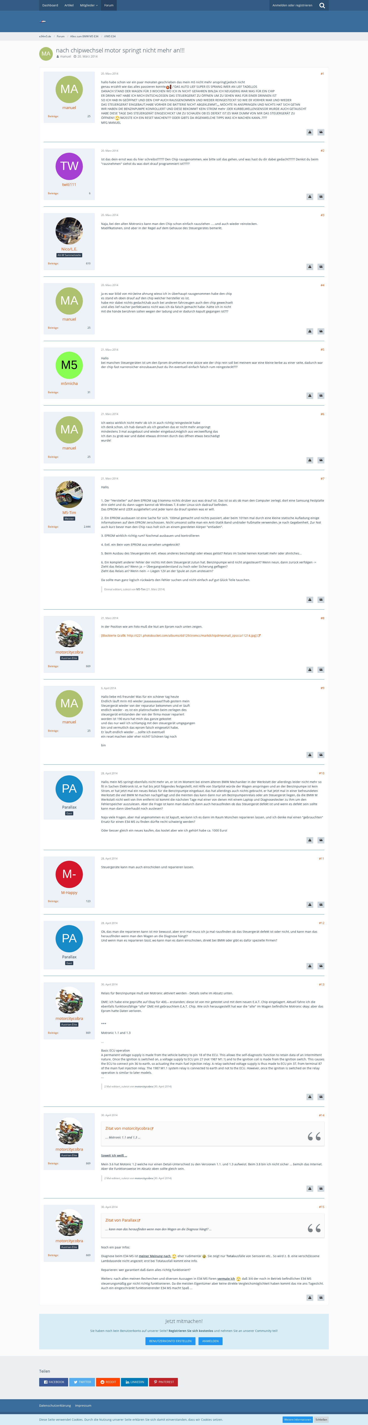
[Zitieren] (321, 132)
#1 (322, 74)
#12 (321, 923)
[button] (53, 1382)
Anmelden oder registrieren (292, 5)
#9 (322, 688)
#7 (322, 478)
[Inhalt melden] (309, 132)
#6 (322, 414)
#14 (321, 1115)
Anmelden (210, 1341)
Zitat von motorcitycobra (127, 1128)
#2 (322, 150)
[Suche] (322, 5)
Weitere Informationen (297, 1419)
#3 (322, 215)
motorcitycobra (144, 1086)
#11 (321, 858)
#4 (322, 285)
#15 (321, 1207)
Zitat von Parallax (120, 1220)
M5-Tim (140, 589)
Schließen (321, 1419)
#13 (321, 984)
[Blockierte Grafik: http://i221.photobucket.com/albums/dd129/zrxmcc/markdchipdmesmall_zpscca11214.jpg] (179, 635)
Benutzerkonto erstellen (170, 1341)
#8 (322, 618)
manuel (65, 56)
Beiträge (53, 116)
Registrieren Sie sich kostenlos (191, 1331)
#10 (321, 773)
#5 (322, 349)
